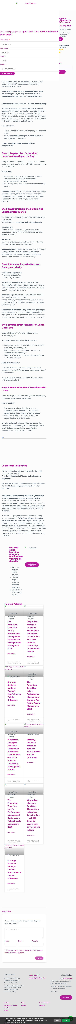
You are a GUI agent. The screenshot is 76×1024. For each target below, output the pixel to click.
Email (21, 941)
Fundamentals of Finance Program (12, 987)
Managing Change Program (11, 989)
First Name (4, 40)
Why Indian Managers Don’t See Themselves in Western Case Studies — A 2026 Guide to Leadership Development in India (33, 637)
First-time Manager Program (11, 980)
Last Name (4, 48)
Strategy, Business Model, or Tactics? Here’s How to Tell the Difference (14, 691)
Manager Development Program (12, 983)
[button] (73, 5)
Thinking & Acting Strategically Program (14, 985)
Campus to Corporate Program (12, 978)
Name (7, 941)
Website (35, 941)
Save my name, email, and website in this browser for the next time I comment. (24, 951)
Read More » (11, 653)
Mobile (2, 64)
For (9, 975)
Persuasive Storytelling (9, 991)
